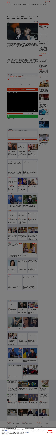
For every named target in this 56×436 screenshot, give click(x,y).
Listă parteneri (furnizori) (27, 432)
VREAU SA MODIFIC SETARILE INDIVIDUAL (50, 432)
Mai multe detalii (6, 430)
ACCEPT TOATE (50, 430)
